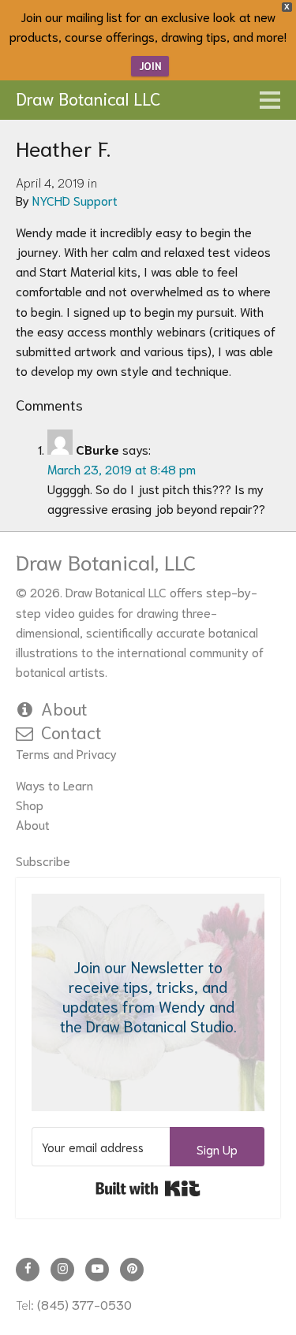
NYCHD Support (75, 200)
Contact (71, 731)
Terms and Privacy (66, 753)
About (64, 708)
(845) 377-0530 (84, 1304)
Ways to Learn (54, 784)
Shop (29, 804)
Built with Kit (148, 1188)
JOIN (150, 66)
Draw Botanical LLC (88, 98)
